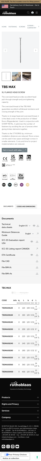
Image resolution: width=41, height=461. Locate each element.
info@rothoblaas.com (9, 437)
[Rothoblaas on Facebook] (3, 446)
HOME (4, 27)
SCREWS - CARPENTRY (31, 27)
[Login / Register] (32, 13)
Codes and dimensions (26, 206)
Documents (8, 206)
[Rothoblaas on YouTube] (17, 446)
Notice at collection (11, 458)
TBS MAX (38, 27)
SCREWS (22, 27)
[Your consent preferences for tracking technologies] (37, 457)
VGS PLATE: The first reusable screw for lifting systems (20, 1)
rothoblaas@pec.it (8, 439)
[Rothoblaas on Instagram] (12, 446)
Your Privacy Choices (18, 454)
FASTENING (13, 27)
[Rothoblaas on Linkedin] (8, 446)
